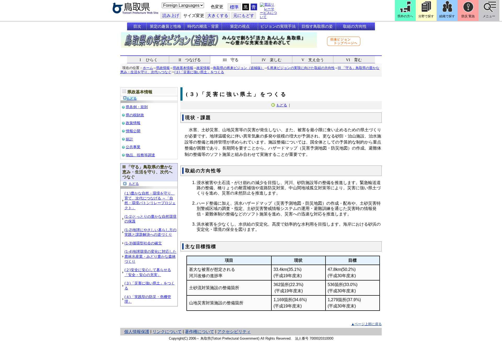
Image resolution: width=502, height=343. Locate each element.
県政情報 (163, 68)
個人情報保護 (136, 331)
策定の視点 (240, 26)
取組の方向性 (355, 26)
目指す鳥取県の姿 (317, 26)
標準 (234, 7)
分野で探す (426, 16)
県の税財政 (135, 115)
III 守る (230, 60)
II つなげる (190, 60)
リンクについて (167, 331)
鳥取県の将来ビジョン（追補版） (238, 68)
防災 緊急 (468, 16)
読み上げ (170, 15)
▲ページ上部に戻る (366, 324)
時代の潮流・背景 (203, 26)
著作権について (199, 331)
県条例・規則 (137, 107)
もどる (132, 98)
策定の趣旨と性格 (165, 26)
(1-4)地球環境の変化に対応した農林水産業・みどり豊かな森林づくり (150, 256)
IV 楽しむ (272, 60)
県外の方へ (405, 16)
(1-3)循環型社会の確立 (143, 243)
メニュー (489, 16)
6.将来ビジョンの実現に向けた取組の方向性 (301, 68)
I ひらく (149, 60)
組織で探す (447, 16)
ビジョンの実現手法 (278, 26)
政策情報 (203, 68)
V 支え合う (312, 60)
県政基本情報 (183, 68)
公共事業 (133, 147)
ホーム (148, 68)
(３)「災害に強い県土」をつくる (199, 72)
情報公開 (133, 131)
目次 (137, 26)
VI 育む (354, 60)
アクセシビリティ (234, 331)
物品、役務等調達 (140, 155)
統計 (129, 139)
